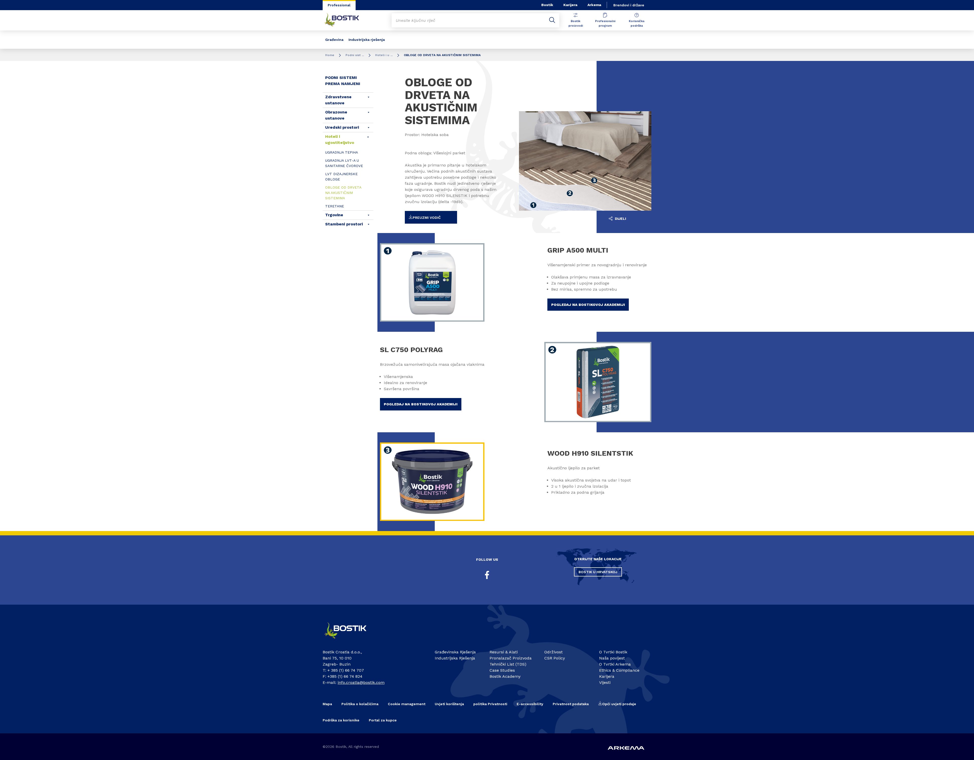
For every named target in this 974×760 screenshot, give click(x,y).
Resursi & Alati (504, 652)
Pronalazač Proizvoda (511, 658)
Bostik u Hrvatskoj (598, 572)
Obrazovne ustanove (336, 115)
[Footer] (350, 640)
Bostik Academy (505, 676)
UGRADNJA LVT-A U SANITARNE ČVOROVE (344, 163)
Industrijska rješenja (367, 40)
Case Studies (502, 670)
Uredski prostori (342, 127)
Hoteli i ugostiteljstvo (339, 139)
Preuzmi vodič (427, 218)
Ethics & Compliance (619, 670)
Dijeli (620, 219)
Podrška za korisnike (341, 720)
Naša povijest (612, 658)
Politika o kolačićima (359, 704)
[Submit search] (552, 20)
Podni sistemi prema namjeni (342, 80)
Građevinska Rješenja (455, 652)
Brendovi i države (628, 5)
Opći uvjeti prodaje (619, 704)
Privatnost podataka (571, 704)
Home (329, 55)
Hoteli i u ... (384, 55)
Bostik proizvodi (575, 23)
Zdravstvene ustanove (338, 99)
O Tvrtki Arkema (615, 664)
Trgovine (334, 214)
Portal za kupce (383, 720)
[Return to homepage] (345, 20)
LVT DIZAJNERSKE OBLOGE (341, 176)
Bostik (547, 5)
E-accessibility (530, 704)
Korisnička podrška (637, 23)
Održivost (553, 652)
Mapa (327, 704)
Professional (339, 5)
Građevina (334, 40)
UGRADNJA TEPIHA (341, 152)
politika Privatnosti (490, 704)
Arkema (594, 5)
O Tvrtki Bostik (613, 652)
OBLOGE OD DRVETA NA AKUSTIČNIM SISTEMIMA (343, 192)
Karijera (570, 5)
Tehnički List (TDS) (508, 664)
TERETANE (334, 206)
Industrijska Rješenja (455, 658)
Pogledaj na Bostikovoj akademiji (588, 305)
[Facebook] (487, 575)
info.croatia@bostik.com (361, 682)
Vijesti (605, 682)
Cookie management (406, 704)
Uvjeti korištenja (449, 704)
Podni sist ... (354, 55)
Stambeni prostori (344, 224)
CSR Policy (554, 658)
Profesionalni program (605, 23)
